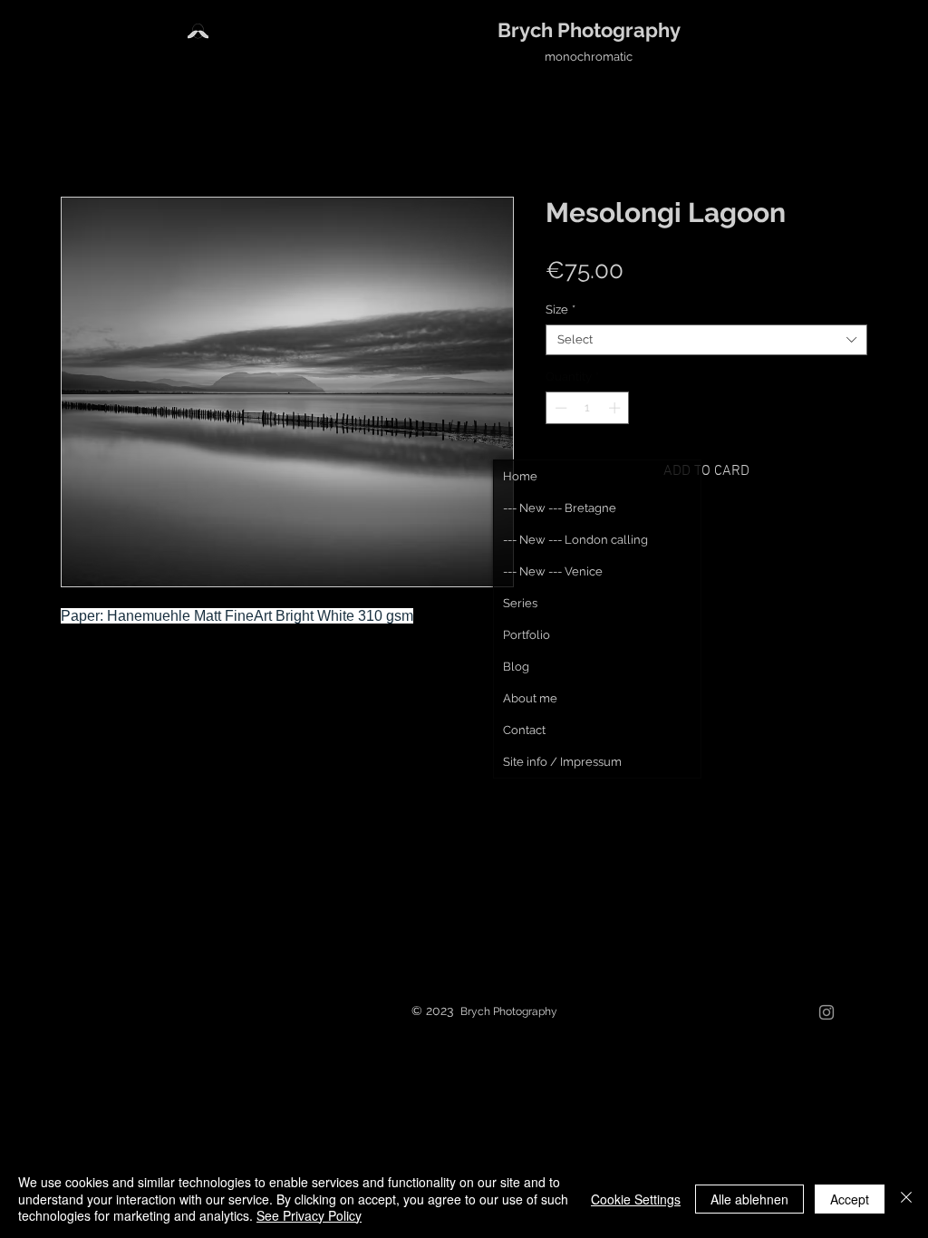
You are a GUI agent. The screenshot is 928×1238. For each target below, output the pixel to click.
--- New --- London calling (575, 539)
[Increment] (616, 407)
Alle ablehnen (749, 1199)
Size (560, 309)
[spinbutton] (587, 407)
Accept (849, 1199)
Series (520, 603)
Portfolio (526, 635)
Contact (524, 730)
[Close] (906, 1198)
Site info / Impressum (562, 762)
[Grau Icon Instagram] (826, 1012)
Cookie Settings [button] (636, 1199)
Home (520, 476)
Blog (516, 666)
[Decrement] (559, 407)
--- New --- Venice (553, 571)
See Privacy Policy (309, 1215)
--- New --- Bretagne (559, 508)
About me (530, 698)
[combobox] (706, 339)
